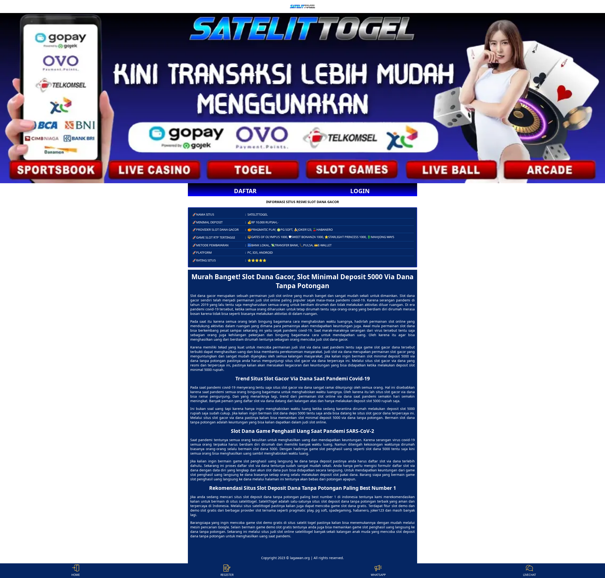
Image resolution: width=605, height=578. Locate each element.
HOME (75, 575)
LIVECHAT (529, 575)
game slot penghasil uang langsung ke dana (270, 461)
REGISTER (226, 575)
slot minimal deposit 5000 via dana (326, 417)
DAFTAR (245, 191)
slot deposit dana (257, 497)
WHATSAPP (378, 575)
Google (223, 527)
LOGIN (360, 191)
